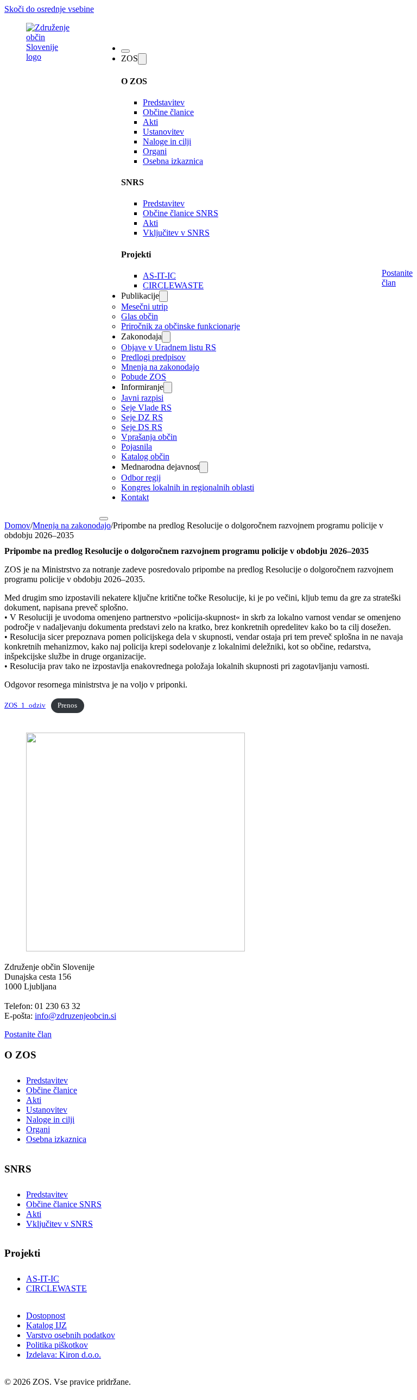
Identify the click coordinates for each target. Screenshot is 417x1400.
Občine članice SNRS (180, 213)
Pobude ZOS (143, 376)
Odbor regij (141, 477)
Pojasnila (136, 446)
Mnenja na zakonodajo (160, 366)
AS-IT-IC (159, 275)
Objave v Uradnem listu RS (168, 347)
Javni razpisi (142, 397)
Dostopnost (45, 1315)
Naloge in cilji (167, 141)
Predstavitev (164, 102)
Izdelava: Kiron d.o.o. (63, 1354)
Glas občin (139, 316)
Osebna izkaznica (173, 161)
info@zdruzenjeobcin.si (75, 1015)
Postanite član (397, 277)
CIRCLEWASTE (173, 285)
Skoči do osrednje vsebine (49, 9)
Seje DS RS (141, 427)
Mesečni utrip (144, 306)
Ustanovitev (163, 131)
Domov (17, 525)
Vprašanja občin (149, 437)
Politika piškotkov (57, 1344)
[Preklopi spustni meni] (142, 59)
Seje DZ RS (142, 417)
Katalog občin (145, 456)
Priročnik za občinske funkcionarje (180, 326)
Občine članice (168, 112)
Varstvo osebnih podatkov (70, 1335)
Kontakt (135, 497)
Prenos (67, 705)
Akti (150, 122)
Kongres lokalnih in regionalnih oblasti (187, 487)
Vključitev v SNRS (176, 232)
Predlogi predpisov (153, 357)
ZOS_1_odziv (25, 705)
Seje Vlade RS (146, 407)
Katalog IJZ (46, 1325)
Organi (155, 151)
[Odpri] (125, 51)
